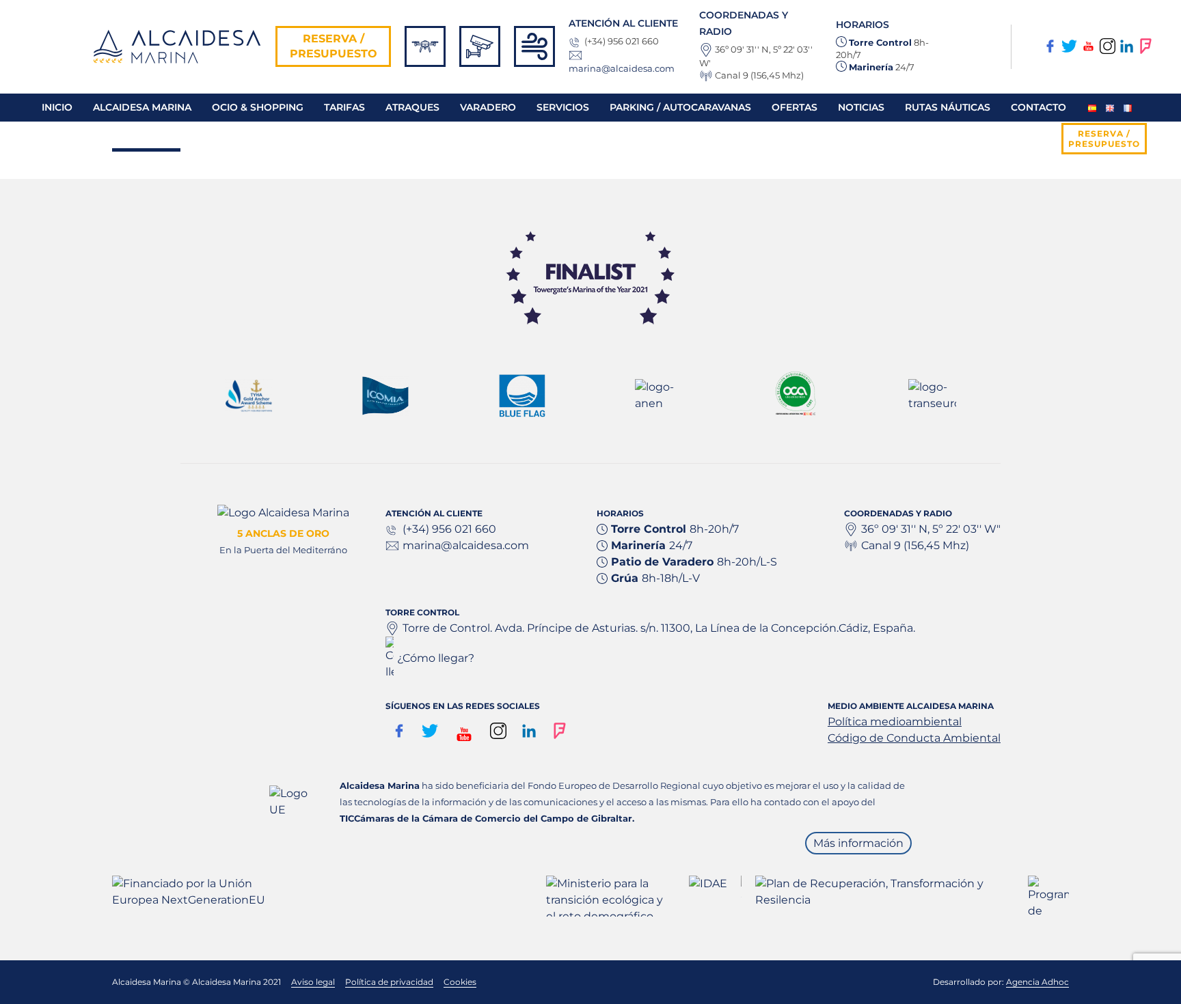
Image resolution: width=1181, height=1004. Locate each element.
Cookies (460, 982)
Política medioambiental (895, 721)
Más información (858, 843)
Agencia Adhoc (1037, 982)
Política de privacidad (389, 982)
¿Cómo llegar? (435, 658)
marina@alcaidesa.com (622, 68)
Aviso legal (313, 982)
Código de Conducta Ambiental (914, 737)
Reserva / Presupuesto (333, 46)
